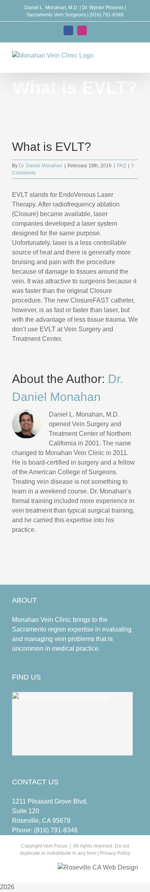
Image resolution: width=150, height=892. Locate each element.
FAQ (121, 165)
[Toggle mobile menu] (135, 60)
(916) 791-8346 (56, 830)
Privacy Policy (115, 853)
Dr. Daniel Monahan (40, 165)
